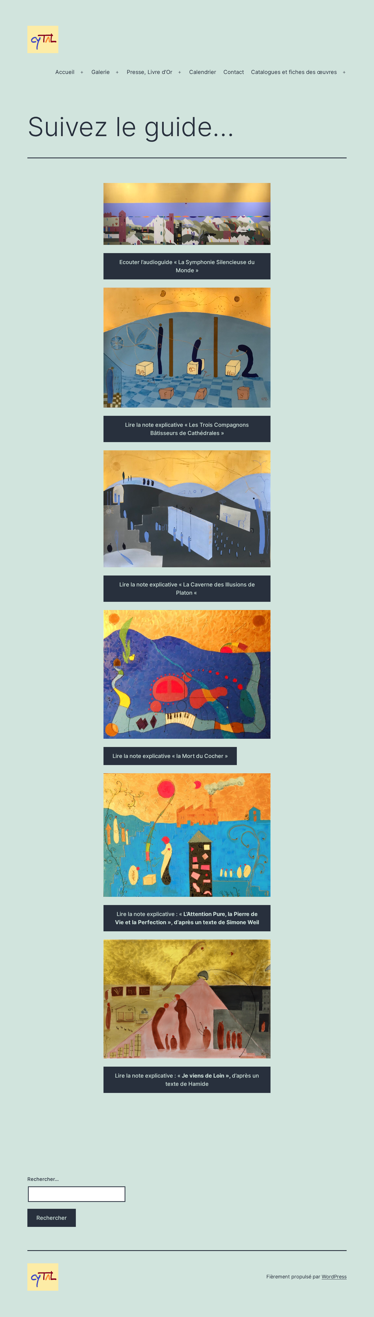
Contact (233, 72)
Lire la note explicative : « (187, 918)
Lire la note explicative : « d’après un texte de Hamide (187, 1079)
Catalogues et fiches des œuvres (294, 72)
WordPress (334, 1276)
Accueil (64, 72)
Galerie (100, 72)
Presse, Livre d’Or (149, 72)
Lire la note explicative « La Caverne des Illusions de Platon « (187, 588)
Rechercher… (43, 1179)
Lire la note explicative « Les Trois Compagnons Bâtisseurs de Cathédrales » (187, 429)
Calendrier (202, 72)
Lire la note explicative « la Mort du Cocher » (170, 756)
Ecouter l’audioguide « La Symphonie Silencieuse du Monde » (187, 266)
